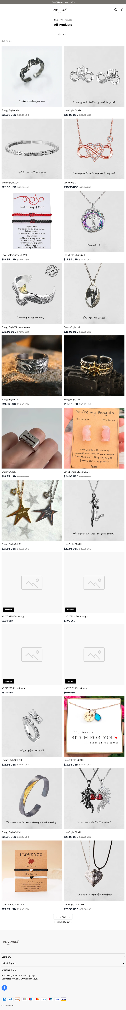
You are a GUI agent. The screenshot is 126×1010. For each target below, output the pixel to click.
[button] (3, 10)
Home (56, 20)
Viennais (10, 1005)
